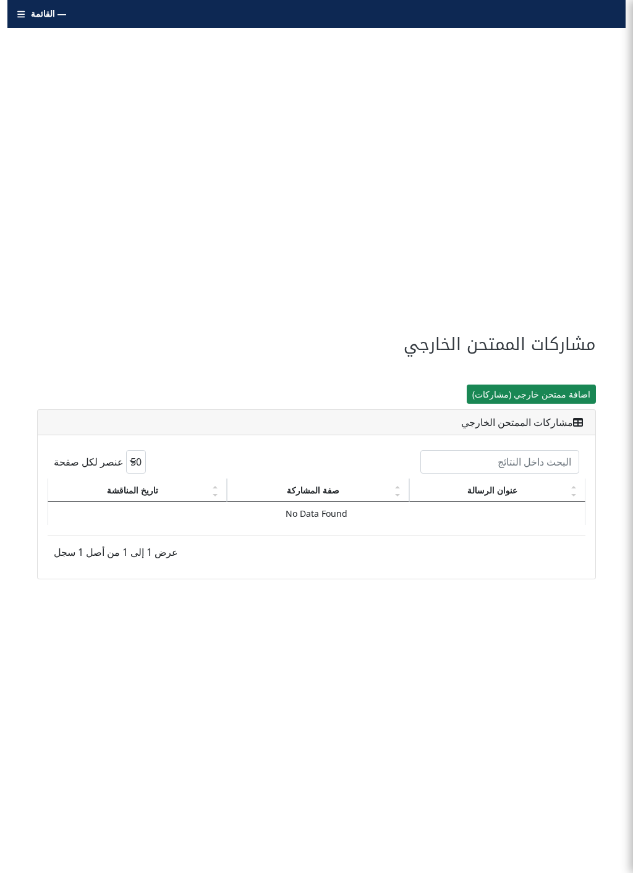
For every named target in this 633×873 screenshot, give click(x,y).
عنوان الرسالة (492, 490)
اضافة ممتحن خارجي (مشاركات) (531, 394)
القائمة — (48, 14)
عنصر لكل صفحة (90, 462)
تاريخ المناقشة (132, 490)
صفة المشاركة (313, 490)
